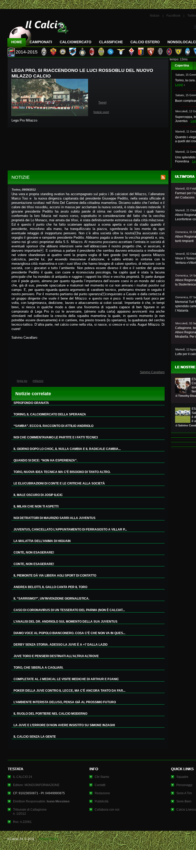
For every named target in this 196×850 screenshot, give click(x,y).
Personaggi (184, 785)
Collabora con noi (107, 809)
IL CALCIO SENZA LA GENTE (35, 736)
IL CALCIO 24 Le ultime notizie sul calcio (38, 32)
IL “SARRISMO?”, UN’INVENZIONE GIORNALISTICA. (51, 598)
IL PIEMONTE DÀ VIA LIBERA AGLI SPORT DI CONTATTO (55, 575)
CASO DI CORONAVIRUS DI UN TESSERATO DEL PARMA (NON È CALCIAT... (69, 610)
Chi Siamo (102, 777)
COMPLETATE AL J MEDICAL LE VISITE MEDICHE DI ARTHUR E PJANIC (66, 679)
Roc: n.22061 (22, 822)
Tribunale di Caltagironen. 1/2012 (30, 811)
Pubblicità (101, 801)
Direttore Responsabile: (41, 801)
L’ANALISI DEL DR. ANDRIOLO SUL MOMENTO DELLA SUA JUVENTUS (65, 621)
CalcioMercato (75, 42)
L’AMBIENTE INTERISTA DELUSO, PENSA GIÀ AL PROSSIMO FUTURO (65, 702)
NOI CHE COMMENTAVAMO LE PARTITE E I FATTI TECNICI (56, 437)
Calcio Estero (145, 42)
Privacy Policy (48, 839)
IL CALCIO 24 (22, 777)
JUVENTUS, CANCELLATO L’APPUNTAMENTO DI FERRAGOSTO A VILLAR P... (70, 529)
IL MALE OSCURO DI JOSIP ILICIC (38, 495)
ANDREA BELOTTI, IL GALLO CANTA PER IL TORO (50, 587)
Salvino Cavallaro (152, 372)
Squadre (182, 777)
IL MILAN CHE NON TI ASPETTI (36, 506)
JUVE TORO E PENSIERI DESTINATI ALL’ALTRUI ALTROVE (56, 656)
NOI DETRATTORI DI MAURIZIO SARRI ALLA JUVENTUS (54, 518)
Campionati (41, 42)
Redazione (102, 793)
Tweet (102, 102)
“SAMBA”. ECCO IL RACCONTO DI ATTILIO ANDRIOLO (53, 426)
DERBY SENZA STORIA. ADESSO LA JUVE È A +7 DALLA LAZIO (60, 644)
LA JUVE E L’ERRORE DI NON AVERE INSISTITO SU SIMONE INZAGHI (64, 725)
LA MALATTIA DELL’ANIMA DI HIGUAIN (42, 541)
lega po (22, 381)
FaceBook (173, 15)
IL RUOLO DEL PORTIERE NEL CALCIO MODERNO (50, 713)
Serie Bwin (183, 801)
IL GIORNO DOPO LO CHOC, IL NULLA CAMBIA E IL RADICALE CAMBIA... (67, 449)
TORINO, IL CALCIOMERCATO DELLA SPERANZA (50, 414)
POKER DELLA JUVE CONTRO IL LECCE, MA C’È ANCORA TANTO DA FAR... (69, 690)
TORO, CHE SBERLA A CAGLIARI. (38, 667)
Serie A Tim (184, 793)
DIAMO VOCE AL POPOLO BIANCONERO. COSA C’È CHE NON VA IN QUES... (69, 633)
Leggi (179, 84)
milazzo (38, 381)
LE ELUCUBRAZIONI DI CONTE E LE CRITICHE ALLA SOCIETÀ (59, 483)
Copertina (182, 65)
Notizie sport (101, 112)
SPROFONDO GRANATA (31, 403)
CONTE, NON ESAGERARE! (34, 552)
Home (16, 42)
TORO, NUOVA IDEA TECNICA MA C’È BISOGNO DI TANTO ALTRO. (62, 472)
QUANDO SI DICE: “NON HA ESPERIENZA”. (45, 460)
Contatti (100, 785)
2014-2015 (27, 51)
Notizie (155, 15)
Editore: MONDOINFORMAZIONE (36, 785)
